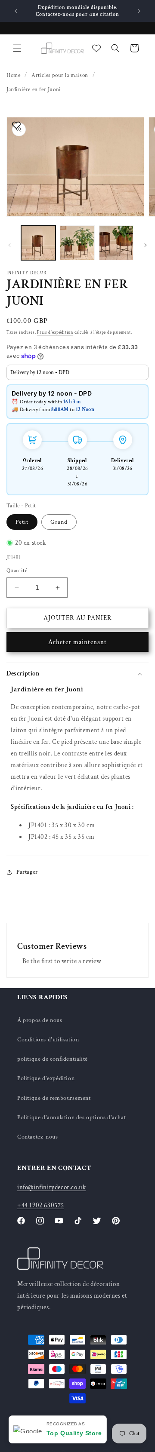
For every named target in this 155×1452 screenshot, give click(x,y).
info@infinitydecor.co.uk (51, 1187)
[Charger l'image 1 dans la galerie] (38, 242)
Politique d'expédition (45, 1078)
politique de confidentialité (52, 1059)
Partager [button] (27, 872)
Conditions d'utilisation (48, 1040)
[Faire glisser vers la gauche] (9, 245)
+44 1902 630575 (40, 1205)
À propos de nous (39, 1020)
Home (13, 75)
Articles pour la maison (59, 75)
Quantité (16, 570)
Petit (22, 522)
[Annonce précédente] (15, 11)
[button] (17, 48)
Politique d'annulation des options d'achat (71, 1117)
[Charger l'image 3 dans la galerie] (116, 242)
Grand (59, 522)
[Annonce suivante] (139, 11)
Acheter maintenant (77, 642)
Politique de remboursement (54, 1098)
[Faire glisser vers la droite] (145, 245)
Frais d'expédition (55, 332)
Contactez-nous (37, 1137)
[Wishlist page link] (96, 48)
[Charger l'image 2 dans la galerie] (77, 242)
